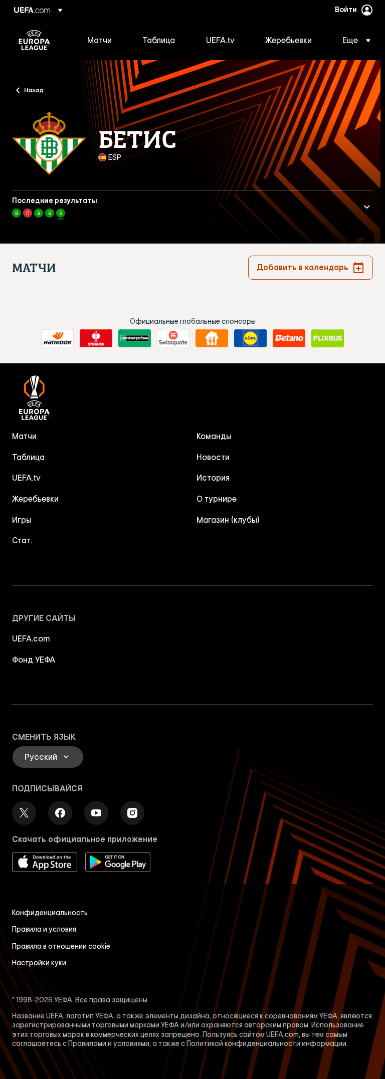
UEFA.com (31, 638)
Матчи (24, 436)
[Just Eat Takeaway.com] (212, 338)
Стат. (22, 540)
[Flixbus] (327, 338)
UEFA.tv (26, 477)
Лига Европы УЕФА (34, 40)
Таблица (28, 457)
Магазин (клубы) (228, 519)
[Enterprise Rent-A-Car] (134, 338)
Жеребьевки (35, 498)
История (213, 477)
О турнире (217, 498)
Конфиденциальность (50, 913)
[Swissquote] (173, 338)
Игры (22, 519)
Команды (214, 436)
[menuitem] (102, 40)
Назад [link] (34, 89)
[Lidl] (250, 338)
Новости (213, 457)
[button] (353, 40)
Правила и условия (44, 929)
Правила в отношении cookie (61, 946)
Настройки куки (39, 963)
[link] (99, 40)
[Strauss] (96, 338)
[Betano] (289, 338)
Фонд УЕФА (33, 659)
